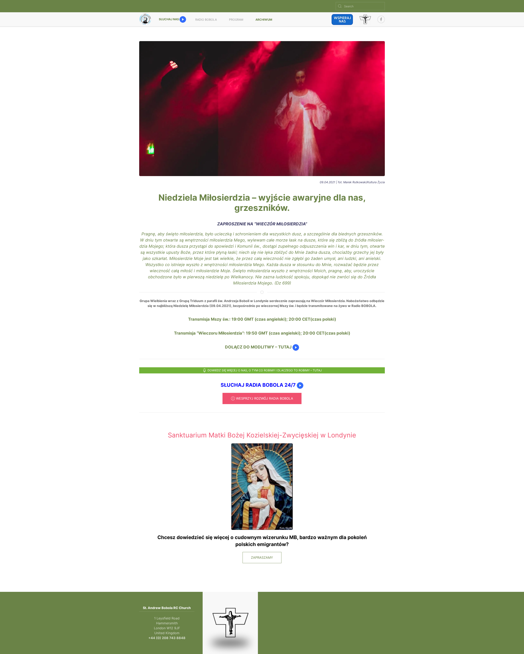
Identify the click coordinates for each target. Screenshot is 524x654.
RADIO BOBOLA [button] (206, 19)
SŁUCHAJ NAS (169, 19)
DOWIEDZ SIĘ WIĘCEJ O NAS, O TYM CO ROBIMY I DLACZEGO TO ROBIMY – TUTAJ (265, 370)
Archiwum (263, 19)
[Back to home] (146, 19)
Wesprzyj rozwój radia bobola (264, 398)
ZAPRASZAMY (262, 557)
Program (236, 19)
